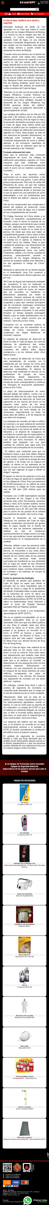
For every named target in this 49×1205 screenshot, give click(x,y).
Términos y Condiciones (13, 1174)
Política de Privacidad (12, 1176)
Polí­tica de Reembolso (12, 1177)
